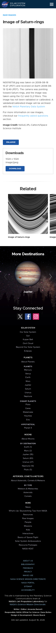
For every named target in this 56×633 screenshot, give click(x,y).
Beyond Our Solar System (28, 347)
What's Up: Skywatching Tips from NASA (28, 511)
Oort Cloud (28, 343)
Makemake (28, 412)
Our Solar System (28, 332)
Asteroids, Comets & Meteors (28, 476)
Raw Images (9, 15)
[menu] (51, 4)
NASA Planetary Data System (28, 106)
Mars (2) (28, 451)
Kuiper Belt (28, 340)
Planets (28, 358)
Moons (27, 435)
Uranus (28, 393)
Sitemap (28, 587)
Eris (28, 420)
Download (15, 169)
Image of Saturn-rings (19, 237)
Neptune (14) (28, 466)
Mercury (28, 370)
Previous (5, 276)
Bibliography (28, 564)
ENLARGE (10, 142)
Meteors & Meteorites (28, 489)
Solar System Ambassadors (28, 541)
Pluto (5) (28, 470)
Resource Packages (28, 545)
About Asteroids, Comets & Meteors (28, 481)
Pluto (28, 405)
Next (50, 276)
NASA (3, 4)
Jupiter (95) (28, 454)
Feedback (28, 568)
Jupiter (28, 292)
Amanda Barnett (35, 609)
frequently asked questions (33, 116)
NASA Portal (28, 583)
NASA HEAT (28, 549)
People (28, 522)
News (28, 507)
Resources (28, 515)
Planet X (28, 428)
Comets (28, 496)
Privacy (28, 572)
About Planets (28, 362)
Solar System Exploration (15, 4)
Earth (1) (28, 447)
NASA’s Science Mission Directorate (28, 605)
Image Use (28, 575)
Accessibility (28, 590)
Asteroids (27, 493)
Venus (28, 374)
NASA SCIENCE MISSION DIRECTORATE (28, 579)
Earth (27, 377)
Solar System (28, 328)
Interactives (28, 534)
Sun (28, 336)
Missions (28, 526)
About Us (28, 561)
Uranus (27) (28, 462)
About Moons (28, 439)
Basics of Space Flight (28, 537)
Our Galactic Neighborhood (15, 11)
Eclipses (28, 351)
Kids (28, 530)
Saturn (28, 389)
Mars (28, 381)
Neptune (28, 396)
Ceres (28, 408)
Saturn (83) (28, 458)
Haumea (28, 416)
